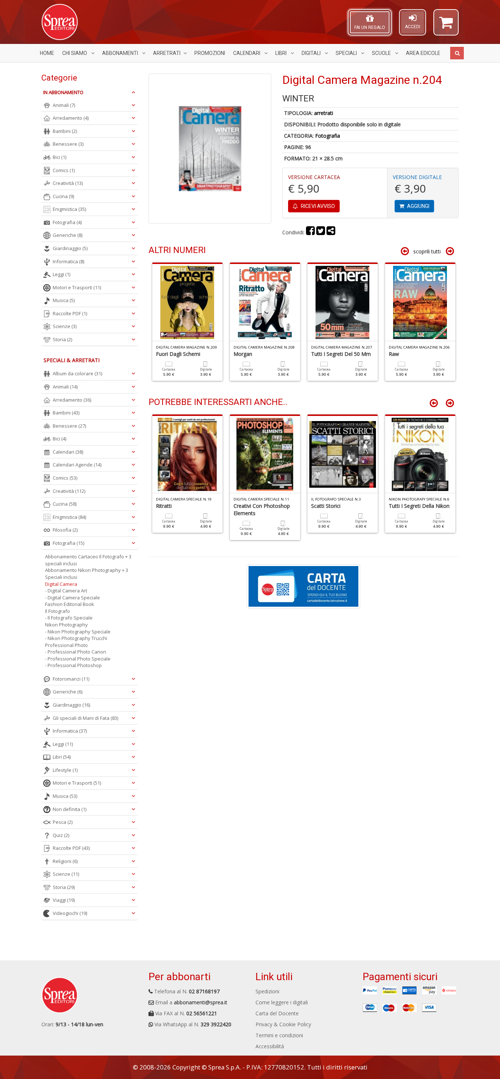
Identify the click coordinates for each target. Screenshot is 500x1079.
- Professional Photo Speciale (78, 658)
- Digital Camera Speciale (72, 597)
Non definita (69, 809)
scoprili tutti (427, 251)
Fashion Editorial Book (69, 604)
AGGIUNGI (417, 206)
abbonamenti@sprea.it (200, 1002)
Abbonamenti (120, 53)
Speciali (347, 53)
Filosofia (65, 530)
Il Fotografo (57, 611)
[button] (446, 26)
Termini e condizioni (279, 1035)
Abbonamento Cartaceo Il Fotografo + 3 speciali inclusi (88, 560)
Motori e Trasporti (77, 287)
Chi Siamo (75, 53)
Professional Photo (66, 645)
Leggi (61, 274)
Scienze (65, 326)
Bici (59, 157)
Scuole (382, 53)
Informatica (68, 261)
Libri (281, 53)
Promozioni (209, 53)
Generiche (67, 235)
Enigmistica (69, 209)
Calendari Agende (77, 464)
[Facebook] (310, 232)
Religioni (65, 861)
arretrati (323, 112)
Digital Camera (61, 584)
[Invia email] (331, 232)
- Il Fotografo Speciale (69, 617)
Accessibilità (269, 1046)
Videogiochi (70, 913)
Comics (64, 170)
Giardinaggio (70, 248)
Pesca (62, 822)
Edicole (423, 53)
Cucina (63, 196)
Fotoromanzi (71, 679)
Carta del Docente (277, 1013)
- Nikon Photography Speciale (78, 631)
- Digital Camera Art (66, 590)
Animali (64, 105)
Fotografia (327, 135)
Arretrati (166, 53)
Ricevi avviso (317, 206)
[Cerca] (457, 53)
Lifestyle (65, 770)
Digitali (312, 53)
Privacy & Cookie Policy (283, 1024)
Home (47, 53)
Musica (64, 300)
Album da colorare (77, 373)
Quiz (61, 835)
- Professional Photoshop (73, 665)
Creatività (68, 183)
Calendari (247, 53)
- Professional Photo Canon (75, 651)
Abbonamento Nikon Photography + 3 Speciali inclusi (86, 573)
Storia (62, 339)
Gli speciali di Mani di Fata (85, 718)
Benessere (68, 144)
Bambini (65, 131)
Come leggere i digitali (281, 1002)
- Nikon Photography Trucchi (76, 638)
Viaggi (64, 900)
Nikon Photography (66, 624)
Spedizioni (267, 991)
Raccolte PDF (70, 313)
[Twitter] (320, 232)
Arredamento (71, 118)
